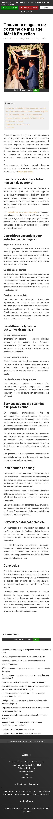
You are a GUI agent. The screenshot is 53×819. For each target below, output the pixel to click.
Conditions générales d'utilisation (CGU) (26, 765)
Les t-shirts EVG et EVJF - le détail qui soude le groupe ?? (24, 682)
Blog (26, 774)
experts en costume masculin (22, 212)
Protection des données (26, 768)
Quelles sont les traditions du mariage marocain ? (21, 733)
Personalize (46, 8)
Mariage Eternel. (25, 171)
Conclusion (9, 128)
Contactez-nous (26, 777)
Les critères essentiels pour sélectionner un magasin (26, 112)
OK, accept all (10, 8)
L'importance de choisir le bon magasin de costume (25, 108)
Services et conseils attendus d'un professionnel (24, 118)
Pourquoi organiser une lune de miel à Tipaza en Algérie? (24, 657)
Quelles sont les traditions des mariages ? (18, 729)
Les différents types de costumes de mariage (23, 115)
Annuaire (12, 762)
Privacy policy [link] (26, 11)
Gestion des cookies (26, 771)
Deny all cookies (29, 8)
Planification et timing (14, 121)
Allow (36, 90)
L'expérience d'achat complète (17, 124)
